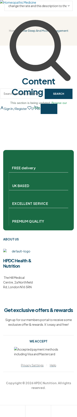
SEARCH (58, 93)
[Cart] (54, 412)
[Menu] (49, 109)
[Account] (29, 412)
